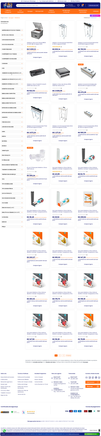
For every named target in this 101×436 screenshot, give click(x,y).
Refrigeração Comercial (66, 11)
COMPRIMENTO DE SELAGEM (9, 58)
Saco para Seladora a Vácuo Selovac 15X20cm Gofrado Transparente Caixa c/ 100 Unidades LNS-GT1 (88, 333)
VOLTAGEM (5, 203)
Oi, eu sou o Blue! (5, 390)
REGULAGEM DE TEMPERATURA (10, 165)
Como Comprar (39, 377)
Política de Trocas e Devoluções (23, 387)
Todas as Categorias (8, 11)
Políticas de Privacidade (24, 377)
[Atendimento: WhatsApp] (4, 431)
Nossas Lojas (62, 1)
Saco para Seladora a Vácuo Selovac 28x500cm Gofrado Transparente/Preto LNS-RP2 (88, 168)
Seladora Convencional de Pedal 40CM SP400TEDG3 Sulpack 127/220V (88, 43)
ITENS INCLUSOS (6, 122)
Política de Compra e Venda (25, 382)
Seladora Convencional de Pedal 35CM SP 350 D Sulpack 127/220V (62, 43)
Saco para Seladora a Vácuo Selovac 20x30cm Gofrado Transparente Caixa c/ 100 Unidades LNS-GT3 (62, 251)
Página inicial (4, 17)
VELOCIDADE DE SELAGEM (8, 198)
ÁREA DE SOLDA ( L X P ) (8, 207)
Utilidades (96, 11)
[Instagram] (96, 377)
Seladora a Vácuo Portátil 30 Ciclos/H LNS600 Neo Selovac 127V (36, 84)
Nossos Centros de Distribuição (5, 387)
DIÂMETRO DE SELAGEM (8, 89)
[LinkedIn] (99, 377)
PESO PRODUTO (6, 155)
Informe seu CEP (93, 5)
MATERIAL (4, 141)
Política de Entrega (22, 384)
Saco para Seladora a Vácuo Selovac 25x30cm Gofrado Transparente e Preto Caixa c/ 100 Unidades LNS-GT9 (62, 293)
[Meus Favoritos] (78, 5)
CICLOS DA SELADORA (7, 44)
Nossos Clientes (39, 379)
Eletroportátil (39, 11)
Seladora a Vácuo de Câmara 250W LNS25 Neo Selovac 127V (61, 84)
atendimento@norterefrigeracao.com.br (77, 389)
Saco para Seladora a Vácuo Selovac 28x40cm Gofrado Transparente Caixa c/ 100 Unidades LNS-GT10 (88, 211)
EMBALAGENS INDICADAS (8, 98)
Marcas (4, 222)
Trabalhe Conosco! (6, 393)
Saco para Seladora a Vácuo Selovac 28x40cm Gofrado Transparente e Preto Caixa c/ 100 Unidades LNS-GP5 (36, 293)
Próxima (68, 355)
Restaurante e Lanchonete (83, 11)
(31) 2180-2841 (57, 378)
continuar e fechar (92, 434)
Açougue (30, 11)
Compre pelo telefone (47, 1)
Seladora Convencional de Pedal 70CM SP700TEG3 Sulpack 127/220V (37, 126)
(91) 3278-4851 (74, 383)
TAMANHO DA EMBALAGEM (9, 169)
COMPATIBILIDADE (7, 49)
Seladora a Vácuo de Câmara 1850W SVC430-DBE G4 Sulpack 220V (36, 43)
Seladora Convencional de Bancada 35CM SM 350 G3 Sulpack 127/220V (87, 84)
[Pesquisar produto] (63, 5)
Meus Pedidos (76, 1)
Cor (3, 68)
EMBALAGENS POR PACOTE (9, 103)
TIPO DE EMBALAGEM (7, 184)
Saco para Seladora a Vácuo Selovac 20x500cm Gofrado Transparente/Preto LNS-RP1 (37, 211)
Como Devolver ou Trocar (41, 384)
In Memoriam (4, 379)
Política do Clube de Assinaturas (23, 391)
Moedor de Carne (51, 362)
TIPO (3, 179)
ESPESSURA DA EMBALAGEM (9, 108)
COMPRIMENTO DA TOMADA (9, 54)
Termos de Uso (21, 394)
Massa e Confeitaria (51, 11)
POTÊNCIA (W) (5, 160)
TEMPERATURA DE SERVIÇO (9, 174)
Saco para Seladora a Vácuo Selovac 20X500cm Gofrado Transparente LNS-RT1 (62, 211)
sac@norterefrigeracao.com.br (60, 384)
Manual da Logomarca (6, 382)
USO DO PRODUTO (7, 193)
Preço (3, 226)
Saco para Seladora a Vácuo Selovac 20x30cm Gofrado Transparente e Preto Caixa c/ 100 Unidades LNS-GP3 (88, 293)
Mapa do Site (4, 395)
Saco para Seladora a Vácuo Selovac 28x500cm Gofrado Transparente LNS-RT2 (62, 168)
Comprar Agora (37, 57)
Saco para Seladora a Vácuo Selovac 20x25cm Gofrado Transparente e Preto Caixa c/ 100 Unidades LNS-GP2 (37, 333)
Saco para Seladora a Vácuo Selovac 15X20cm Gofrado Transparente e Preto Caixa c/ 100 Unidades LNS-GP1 (62, 333)
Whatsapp (90, 386)
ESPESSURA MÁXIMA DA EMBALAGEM (11, 112)
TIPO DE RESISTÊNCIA (7, 188)
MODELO (4, 146)
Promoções (95, 15)
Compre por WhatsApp (29, 1)
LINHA (3, 131)
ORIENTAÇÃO (5, 150)
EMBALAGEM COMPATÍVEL (8, 93)
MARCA (4, 136)
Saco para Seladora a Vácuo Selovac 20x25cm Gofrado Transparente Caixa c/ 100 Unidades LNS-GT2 (88, 251)
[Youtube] (86, 377)
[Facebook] (90, 377)
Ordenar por (87, 17)
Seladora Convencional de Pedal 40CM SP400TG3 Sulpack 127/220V (62, 126)
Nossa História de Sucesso (7, 377)
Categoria (5, 217)
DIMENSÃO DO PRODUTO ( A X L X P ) (11, 79)
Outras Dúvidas (39, 382)
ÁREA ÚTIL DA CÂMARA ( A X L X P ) (11, 212)
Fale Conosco (90, 382)
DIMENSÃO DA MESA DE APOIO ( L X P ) (11, 73)
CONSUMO (5, 63)
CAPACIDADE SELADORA (8, 39)
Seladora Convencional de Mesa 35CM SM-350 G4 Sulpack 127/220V (88, 126)
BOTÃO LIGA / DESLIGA (8, 35)
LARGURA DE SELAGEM (7, 127)
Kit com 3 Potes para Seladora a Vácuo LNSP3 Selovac (37, 168)
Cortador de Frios (37, 362)
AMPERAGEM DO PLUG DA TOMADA (11, 30)
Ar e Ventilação (20, 11)
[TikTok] (93, 377)
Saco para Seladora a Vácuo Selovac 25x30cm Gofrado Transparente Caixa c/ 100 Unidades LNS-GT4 (37, 251)
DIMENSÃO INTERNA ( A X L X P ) (10, 84)
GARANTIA (4, 117)
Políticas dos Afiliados (23, 379)
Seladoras (17, 17)
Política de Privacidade (74, 434)
